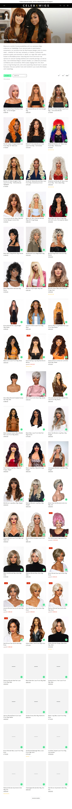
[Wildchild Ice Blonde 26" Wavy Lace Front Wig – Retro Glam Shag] (58, 167)
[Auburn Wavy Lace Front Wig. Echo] (36, 629)
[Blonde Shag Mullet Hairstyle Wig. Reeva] (58, 239)
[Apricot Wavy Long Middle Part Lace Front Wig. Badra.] (58, 311)
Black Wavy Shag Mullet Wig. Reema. (13, 253)
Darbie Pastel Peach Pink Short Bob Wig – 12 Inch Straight (13, 109)
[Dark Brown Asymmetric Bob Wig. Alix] (58, 774)
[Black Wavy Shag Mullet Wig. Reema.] (14, 239)
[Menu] (4, 5)
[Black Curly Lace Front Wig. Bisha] (14, 346)
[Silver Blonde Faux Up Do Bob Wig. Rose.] (58, 559)
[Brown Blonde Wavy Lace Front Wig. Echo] (14, 736)
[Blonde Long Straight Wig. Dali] (36, 274)
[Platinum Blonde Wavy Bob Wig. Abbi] (36, 559)
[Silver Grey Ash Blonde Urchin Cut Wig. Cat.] (58, 489)
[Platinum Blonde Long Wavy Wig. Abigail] (36, 489)
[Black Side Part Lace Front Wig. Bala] (36, 666)
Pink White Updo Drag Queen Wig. (57, 538)
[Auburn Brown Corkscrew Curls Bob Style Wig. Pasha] (58, 346)
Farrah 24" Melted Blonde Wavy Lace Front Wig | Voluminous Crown (36, 182)
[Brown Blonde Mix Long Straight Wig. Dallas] (14, 311)
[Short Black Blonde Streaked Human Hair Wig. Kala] (14, 384)
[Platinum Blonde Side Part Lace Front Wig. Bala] (14, 666)
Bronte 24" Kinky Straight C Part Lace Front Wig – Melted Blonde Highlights (12, 182)
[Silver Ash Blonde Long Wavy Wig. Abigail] (58, 419)
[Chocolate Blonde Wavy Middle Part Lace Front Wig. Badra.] (58, 384)
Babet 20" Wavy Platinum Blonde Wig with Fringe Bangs (35, 219)
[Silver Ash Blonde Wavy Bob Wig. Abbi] (14, 559)
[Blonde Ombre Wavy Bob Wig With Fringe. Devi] (58, 274)
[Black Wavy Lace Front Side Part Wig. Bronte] (36, 419)
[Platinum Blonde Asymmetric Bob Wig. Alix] (14, 774)
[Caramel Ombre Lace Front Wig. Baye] (36, 311)
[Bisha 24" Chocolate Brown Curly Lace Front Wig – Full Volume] (36, 130)
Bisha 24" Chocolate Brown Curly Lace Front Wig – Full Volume (35, 144)
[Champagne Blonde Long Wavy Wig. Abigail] (58, 454)
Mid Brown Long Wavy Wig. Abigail (13, 503)
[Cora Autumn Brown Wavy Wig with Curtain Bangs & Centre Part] (14, 204)
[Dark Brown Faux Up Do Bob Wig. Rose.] (14, 629)
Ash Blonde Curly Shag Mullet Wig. (35, 253)
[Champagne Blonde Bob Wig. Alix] (36, 774)
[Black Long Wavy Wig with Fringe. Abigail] (36, 454)
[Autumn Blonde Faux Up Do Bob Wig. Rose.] (14, 594)
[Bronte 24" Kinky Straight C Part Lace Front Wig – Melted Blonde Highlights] (14, 167)
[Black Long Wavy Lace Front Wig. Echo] (58, 701)
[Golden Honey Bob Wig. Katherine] (36, 701)
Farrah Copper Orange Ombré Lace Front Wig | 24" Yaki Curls (13, 144)
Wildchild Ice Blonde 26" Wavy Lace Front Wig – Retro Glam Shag (58, 182)
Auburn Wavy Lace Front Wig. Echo (35, 643)
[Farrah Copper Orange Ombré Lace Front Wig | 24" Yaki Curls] (14, 130)
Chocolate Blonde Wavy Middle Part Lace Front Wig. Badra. (58, 398)
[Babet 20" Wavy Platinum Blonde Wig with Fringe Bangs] (36, 204)
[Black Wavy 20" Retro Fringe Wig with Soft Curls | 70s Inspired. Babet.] (58, 204)
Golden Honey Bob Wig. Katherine (35, 715)
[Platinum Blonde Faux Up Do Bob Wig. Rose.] (58, 594)
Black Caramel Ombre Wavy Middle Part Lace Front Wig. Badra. (13, 433)
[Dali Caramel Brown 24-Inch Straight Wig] (36, 95)
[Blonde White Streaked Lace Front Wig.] (36, 524)
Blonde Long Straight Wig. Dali (34, 288)
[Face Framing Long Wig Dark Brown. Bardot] (36, 346)
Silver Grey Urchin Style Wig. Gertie (35, 398)
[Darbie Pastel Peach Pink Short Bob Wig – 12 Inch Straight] (14, 95)
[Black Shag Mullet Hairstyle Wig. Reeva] (14, 274)
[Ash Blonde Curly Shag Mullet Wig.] (36, 239)
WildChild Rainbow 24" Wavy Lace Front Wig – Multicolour (57, 144)
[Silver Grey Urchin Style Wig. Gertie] (36, 384)
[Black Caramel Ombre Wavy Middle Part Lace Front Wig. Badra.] (14, 419)
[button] (60, 5)
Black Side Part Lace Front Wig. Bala (36, 680)
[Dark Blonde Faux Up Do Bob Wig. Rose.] (36, 594)
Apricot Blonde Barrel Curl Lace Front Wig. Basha (12, 716)
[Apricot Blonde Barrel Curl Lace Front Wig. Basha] (14, 701)
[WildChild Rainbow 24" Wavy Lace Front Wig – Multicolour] (58, 130)
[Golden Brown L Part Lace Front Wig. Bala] (58, 666)
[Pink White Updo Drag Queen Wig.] (58, 524)
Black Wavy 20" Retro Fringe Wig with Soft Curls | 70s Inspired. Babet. (58, 219)
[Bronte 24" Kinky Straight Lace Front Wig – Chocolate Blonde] (58, 95)
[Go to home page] (36, 5)
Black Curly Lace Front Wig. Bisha (13, 360)
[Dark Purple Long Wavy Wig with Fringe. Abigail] (14, 454)
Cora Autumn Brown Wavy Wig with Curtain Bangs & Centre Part (13, 219)
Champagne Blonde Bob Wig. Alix (35, 788)
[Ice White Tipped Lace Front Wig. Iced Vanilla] (58, 736)
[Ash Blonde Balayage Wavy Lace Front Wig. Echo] (36, 736)
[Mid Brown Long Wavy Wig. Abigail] (14, 489)
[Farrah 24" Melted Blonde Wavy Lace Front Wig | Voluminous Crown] (36, 167)
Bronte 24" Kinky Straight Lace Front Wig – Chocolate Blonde (58, 109)
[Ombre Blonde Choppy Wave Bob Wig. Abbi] (58, 629)
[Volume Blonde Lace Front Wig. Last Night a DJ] (14, 524)
